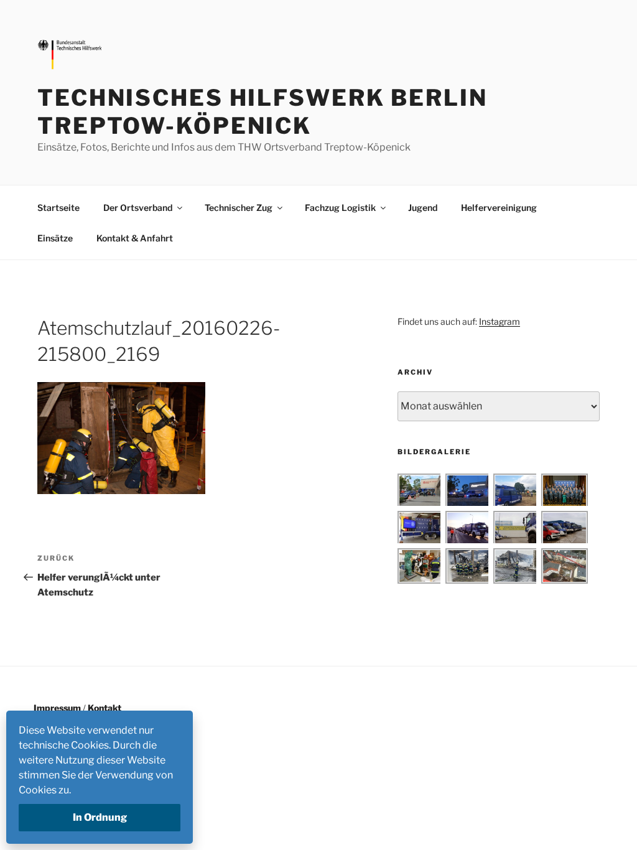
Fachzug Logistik (340, 207)
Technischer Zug (238, 207)
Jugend (422, 207)
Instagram (499, 321)
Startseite (58, 207)
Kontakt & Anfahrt (134, 238)
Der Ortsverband (137, 207)
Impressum (57, 708)
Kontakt (104, 708)
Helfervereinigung (499, 207)
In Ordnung (100, 817)
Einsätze (55, 238)
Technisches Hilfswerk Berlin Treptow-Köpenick (262, 111)
